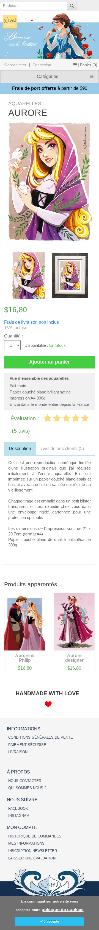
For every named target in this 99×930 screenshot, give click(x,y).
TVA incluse (16, 327)
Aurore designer (74, 658)
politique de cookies (63, 909)
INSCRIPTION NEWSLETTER (32, 851)
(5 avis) (21, 431)
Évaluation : (25, 418)
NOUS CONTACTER (24, 781)
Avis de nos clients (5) (62, 448)
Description (20, 448)
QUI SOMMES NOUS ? (27, 788)
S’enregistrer (15, 65)
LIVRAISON (18, 752)
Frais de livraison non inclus (31, 322)
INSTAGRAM (18, 816)
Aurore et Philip (25, 658)
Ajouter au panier (49, 362)
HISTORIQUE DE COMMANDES (34, 836)
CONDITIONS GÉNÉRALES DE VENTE (40, 737)
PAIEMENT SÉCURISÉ (27, 745)
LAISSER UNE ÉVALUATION (32, 858)
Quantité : (13, 336)
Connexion (41, 65)
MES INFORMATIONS (26, 843)
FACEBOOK (18, 808)
